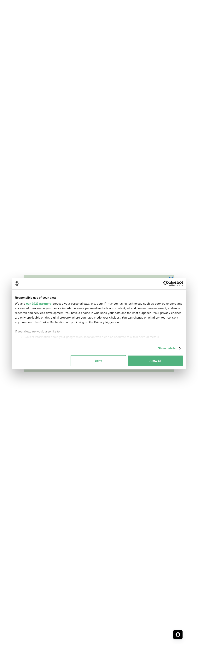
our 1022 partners (39, 303)
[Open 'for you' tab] (178, 634)
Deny (98, 360)
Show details (167, 348)
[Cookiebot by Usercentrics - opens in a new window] (166, 283)
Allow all (155, 360)
